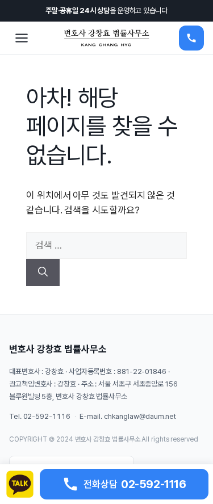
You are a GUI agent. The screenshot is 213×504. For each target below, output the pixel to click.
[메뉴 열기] (21, 38)
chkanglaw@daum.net (140, 416)
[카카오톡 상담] (20, 484)
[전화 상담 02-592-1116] (191, 38)
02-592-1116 (46, 416)
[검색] (43, 272)
